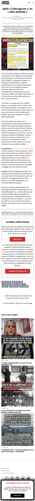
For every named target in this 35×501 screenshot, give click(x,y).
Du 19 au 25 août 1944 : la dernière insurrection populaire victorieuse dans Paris (15, 411)
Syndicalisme (13, 286)
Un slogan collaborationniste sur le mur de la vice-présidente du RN (16, 364)
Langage (5, 286)
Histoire (4, 17)
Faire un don (5, 471)
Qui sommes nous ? (7, 473)
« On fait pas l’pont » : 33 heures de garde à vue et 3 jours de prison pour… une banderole (17, 451)
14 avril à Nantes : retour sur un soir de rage (17, 303)
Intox (23, 284)
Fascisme (17, 284)
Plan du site (5, 468)
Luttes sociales (11, 17)
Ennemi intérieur (7, 284)
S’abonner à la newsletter (17, 271)
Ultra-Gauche (24, 286)
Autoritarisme (6, 282)
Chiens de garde (17, 282)
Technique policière (17, 19)
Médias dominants (21, 17)
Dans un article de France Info (23, 149)
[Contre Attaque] (5, 2)
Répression (30, 17)
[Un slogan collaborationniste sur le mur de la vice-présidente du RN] (17, 338)
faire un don (17, 239)
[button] (29, 2)
